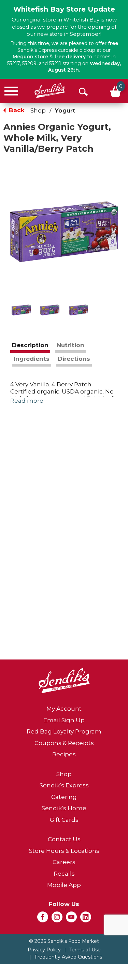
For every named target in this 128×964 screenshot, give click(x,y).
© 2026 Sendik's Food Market (64, 941)
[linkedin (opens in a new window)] (85, 919)
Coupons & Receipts (64, 743)
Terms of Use (85, 950)
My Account (64, 708)
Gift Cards (64, 819)
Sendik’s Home (64, 808)
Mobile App (64, 884)
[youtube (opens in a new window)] (71, 919)
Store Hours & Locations (64, 850)
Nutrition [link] (70, 345)
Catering (64, 797)
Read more (26, 400)
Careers (64, 862)
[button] (21, 310)
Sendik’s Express (64, 785)
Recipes (64, 754)
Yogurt (65, 110)
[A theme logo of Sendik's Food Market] (49, 90)
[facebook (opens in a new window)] (42, 919)
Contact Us (64, 839)
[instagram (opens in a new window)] (57, 919)
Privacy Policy (44, 950)
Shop (38, 110)
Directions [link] (74, 358)
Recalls (64, 873)
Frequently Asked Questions (68, 957)
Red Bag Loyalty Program (64, 731)
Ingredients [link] (31, 358)
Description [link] (30, 345)
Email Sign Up (64, 720)
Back (16, 110)
